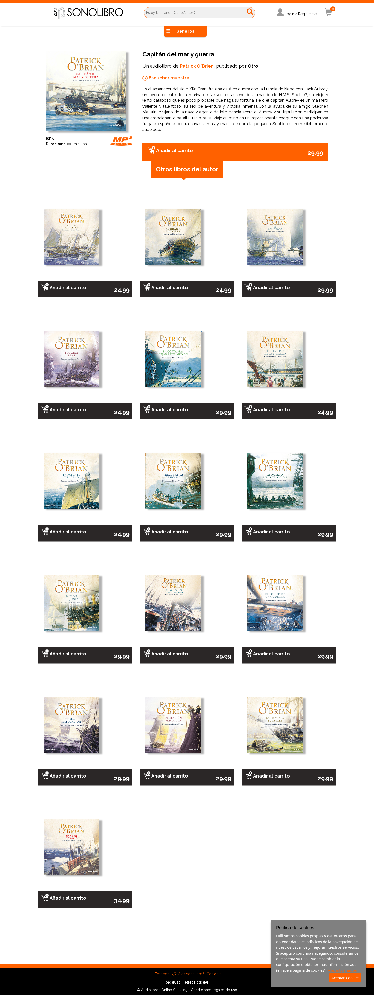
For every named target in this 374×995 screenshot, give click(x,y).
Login (289, 14)
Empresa (162, 974)
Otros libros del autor (187, 169)
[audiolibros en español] (88, 13)
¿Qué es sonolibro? (188, 974)
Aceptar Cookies (345, 977)
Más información (342, 970)
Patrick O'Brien (197, 66)
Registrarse (307, 14)
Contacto (214, 974)
